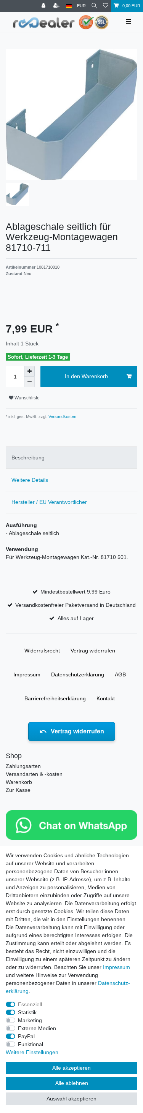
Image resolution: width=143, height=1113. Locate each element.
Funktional (30, 1044)
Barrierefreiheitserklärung (55, 698)
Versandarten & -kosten (34, 774)
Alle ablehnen (71, 1083)
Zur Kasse (18, 790)
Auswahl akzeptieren (71, 1099)
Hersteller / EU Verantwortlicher (49, 502)
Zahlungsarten (23, 766)
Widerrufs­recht (42, 651)
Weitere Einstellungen (32, 1052)
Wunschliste (26, 398)
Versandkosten (61, 416)
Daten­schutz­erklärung (77, 674)
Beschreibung (28, 457)
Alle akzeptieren (71, 1068)
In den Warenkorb (86, 376)
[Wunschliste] (105, 6)
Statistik (27, 1012)
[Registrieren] (57, 6)
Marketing (30, 1020)
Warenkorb (19, 782)
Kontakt (105, 698)
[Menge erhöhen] (29, 371)
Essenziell (30, 1004)
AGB (120, 674)
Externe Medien (37, 1028)
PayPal (26, 1036)
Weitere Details (29, 480)
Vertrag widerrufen (93, 651)
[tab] (71, 457)
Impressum (26, 674)
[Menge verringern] (29, 382)
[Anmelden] (44, 6)
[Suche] (94, 6)
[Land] (68, 6)
